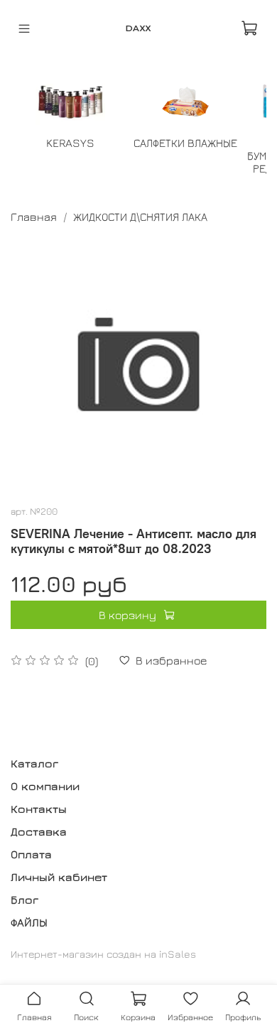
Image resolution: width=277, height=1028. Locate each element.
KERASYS (70, 142)
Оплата (31, 854)
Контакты (39, 808)
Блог (24, 899)
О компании (45, 786)
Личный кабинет (59, 876)
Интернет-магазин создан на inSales (103, 954)
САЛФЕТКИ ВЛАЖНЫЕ (185, 142)
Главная (34, 216)
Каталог (34, 763)
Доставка (39, 831)
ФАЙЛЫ (29, 922)
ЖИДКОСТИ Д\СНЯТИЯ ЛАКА (140, 216)
